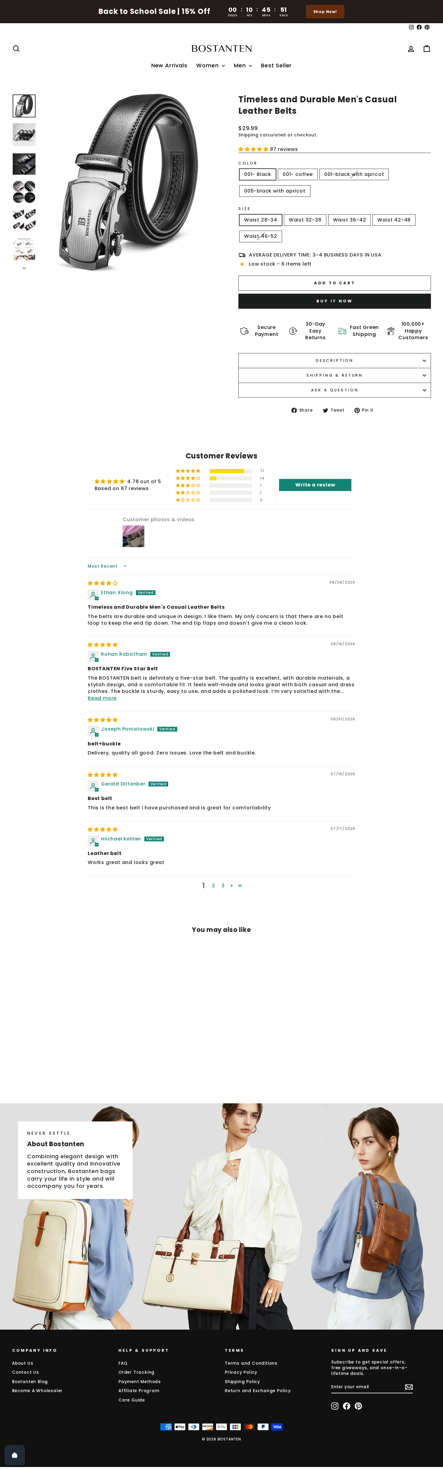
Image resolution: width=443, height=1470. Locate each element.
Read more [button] (102, 698)
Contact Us (25, 1372)
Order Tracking (136, 1372)
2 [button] (213, 885)
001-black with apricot (354, 174)
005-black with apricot (275, 190)
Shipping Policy (242, 1382)
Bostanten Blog (30, 1382)
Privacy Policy (241, 1372)
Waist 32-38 (305, 219)
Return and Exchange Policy (258, 1391)
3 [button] (223, 885)
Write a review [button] (315, 484)
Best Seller (276, 65)
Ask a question (335, 390)
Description (334, 360)
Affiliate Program (138, 1391)
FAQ (122, 1363)
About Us (22, 1363)
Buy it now (334, 301)
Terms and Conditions (251, 1363)
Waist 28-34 (260, 219)
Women (208, 65)
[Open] (15, 1455)
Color (248, 163)
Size (244, 208)
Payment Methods (139, 1382)
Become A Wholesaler (37, 1391)
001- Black (257, 174)
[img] (103, 583)
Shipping (248, 135)
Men (240, 65)
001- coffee (298, 174)
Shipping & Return (334, 375)
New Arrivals (169, 65)
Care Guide (131, 1400)
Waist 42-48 (394, 219)
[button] (254, 149)
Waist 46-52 (260, 236)
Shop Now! (325, 11)
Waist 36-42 (349, 219)
